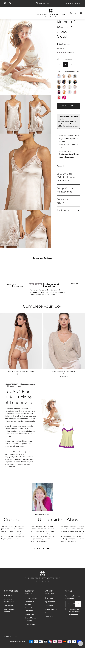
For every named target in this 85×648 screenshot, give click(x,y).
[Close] (67, 305)
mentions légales (55, 340)
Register (42, 333)
